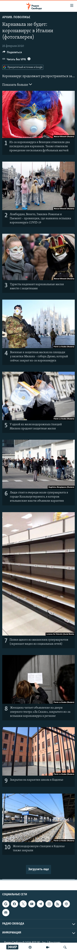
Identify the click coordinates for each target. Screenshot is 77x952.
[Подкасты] (66, 903)
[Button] (12, 53)
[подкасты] (30, 947)
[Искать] (65, 947)
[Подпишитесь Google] (5, 903)
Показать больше (15, 85)
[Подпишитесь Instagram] (49, 903)
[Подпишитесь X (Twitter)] (23, 903)
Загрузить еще (38, 869)
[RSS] (57, 903)
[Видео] (47, 947)
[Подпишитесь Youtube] (31, 903)
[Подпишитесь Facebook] (14, 903)
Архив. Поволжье (16, 17)
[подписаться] (5, 912)
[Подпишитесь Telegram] (40, 903)
